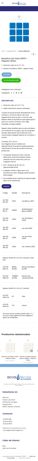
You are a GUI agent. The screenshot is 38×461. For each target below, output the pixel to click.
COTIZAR (7, 75)
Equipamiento (12, 51)
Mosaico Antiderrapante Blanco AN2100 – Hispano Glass (28, 358)
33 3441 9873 (7, 424)
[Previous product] (31, 54)
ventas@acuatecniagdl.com (13, 430)
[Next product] (35, 54)
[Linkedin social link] (19, 93)
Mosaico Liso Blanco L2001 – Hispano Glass (10, 357)
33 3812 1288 (7, 419)
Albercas (6, 397)
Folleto (6, 186)
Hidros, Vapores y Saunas (11, 407)
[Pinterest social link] (16, 93)
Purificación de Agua (10, 402)
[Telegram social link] (21, 93)
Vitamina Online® (24, 458)
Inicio (3, 51)
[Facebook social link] (11, 93)
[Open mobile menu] (3, 3)
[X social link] (13, 93)
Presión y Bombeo (9, 400)
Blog (4, 446)
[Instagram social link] (20, 435)
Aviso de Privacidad (9, 448)
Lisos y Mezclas (24, 51)
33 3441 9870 (7, 422)
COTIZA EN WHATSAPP (11, 80)
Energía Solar (7, 404)
